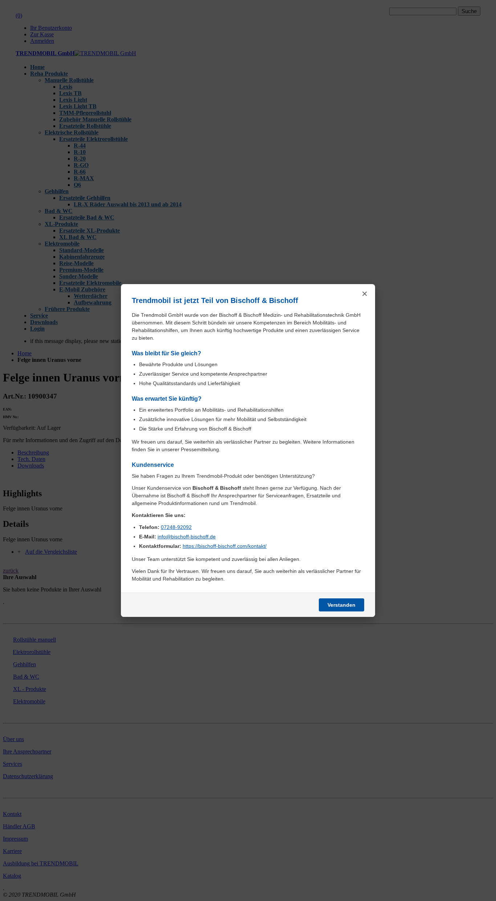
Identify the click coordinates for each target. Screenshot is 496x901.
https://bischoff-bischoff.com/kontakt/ (225, 546)
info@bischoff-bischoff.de (187, 537)
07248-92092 (176, 527)
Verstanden (341, 605)
